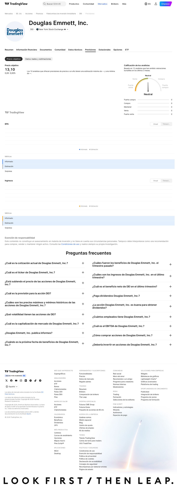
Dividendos (58, 423)
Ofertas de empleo (86, 428)
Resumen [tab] (9, 49)
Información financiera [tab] (26, 49)
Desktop (57, 453)
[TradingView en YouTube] (16, 380)
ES (149, 4)
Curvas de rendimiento (63, 435)
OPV (56, 425)
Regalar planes (85, 382)
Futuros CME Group (87, 404)
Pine (56, 397)
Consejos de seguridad (88, 464)
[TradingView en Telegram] (30, 380)
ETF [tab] (127, 49)
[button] (81, 3)
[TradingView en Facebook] (11, 380)
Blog (81, 423)
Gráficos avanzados (149, 382)
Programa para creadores (123, 382)
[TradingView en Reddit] (40, 380)
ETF (55, 384)
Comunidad (88, 4)
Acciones (57, 381)
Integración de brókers (150, 394)
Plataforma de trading (149, 384)
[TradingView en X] (6, 380)
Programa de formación (150, 400)
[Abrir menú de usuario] (155, 3)
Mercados (102, 4)
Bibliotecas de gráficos (150, 376)
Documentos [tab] (46, 49)
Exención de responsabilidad (90, 453)
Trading (116, 394)
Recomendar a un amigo (122, 379)
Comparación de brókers (89, 394)
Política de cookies (86, 459)
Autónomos (117, 412)
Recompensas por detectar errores (93, 467)
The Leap (83, 397)
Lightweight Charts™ (149, 379)
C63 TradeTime (85, 443)
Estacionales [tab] (105, 49)
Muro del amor (118, 376)
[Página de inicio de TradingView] (16, 4)
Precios (82, 376)
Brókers (114, 4)
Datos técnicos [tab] (75, 49)
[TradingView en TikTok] (35, 380)
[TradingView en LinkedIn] (25, 380)
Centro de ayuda (85, 425)
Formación (117, 397)
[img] (65, 29)
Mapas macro (59, 441)
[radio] (155, 124)
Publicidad (145, 392)
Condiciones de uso (70, 244)
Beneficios (58, 420)
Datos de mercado (86, 379)
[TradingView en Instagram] (21, 380)
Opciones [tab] (117, 49)
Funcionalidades (85, 374)
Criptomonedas (60, 389)
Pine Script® (59, 443)
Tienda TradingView (87, 438)
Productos (74, 4)
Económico (58, 417)
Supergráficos (59, 374)
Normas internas (119, 384)
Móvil (56, 451)
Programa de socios (149, 397)
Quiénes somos (85, 417)
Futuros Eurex (84, 407)
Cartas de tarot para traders (90, 441)
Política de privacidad (87, 456)
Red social (117, 374)
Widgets (144, 374)
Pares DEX (58, 394)
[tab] (14, 59)
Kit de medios (84, 431)
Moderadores (118, 387)
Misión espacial (85, 420)
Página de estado (86, 469)
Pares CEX (58, 392)
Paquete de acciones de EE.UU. (91, 410)
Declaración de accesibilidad (90, 461)
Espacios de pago (120, 415)
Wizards (116, 410)
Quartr (29, 414)
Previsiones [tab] (90, 49)
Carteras (57, 433)
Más (124, 4)
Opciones (58, 438)
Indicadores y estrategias (123, 407)
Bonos (56, 386)
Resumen (82, 389)
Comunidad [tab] (60, 49)
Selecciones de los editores (123, 400)
